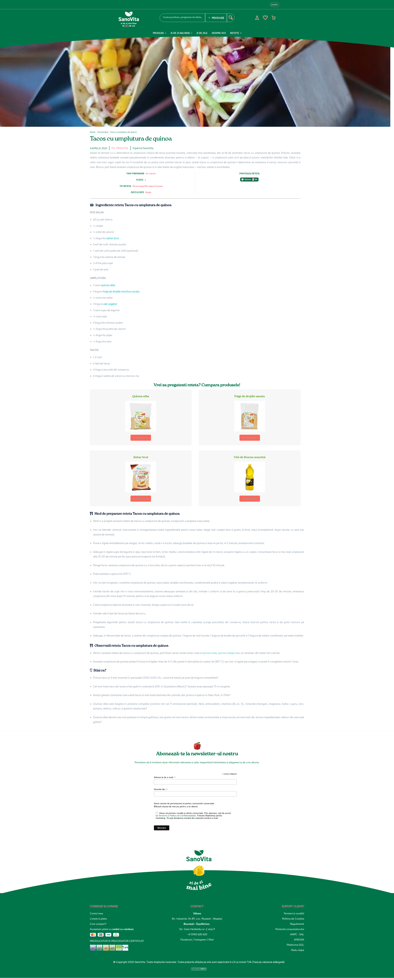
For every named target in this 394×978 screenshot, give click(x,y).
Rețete (92, 132)
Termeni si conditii (294, 913)
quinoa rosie (209, 653)
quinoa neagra (226, 653)
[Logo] (135, 19)
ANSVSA (299, 939)
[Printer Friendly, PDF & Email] (249, 181)
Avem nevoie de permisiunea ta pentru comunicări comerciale (184, 803)
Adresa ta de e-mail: (164, 777)
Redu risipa (297, 950)
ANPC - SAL (297, 934)
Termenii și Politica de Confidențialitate (177, 815)
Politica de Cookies (293, 918)
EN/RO (274, 5)
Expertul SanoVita (143, 148)
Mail (211, 939)
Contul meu (96, 913)
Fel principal (102, 132)
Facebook (186, 939)
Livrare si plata (98, 918)
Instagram (200, 939)
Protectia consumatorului (289, 929)
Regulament (297, 923)
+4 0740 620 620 (197, 934)
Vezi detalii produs (140, 438)
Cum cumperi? (98, 923)
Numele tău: (161, 789)
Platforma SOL (295, 944)
